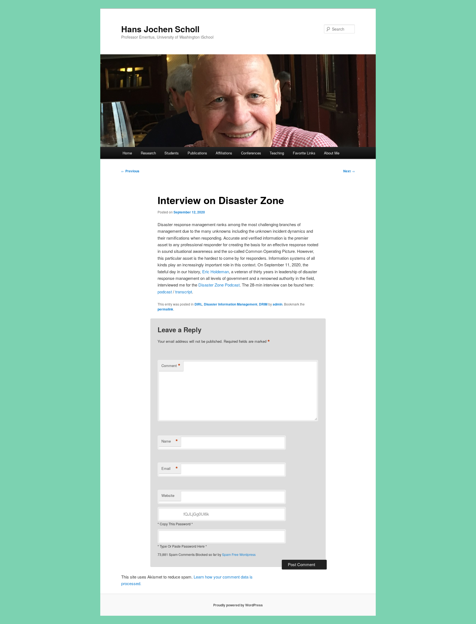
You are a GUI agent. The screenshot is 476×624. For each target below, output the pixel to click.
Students (171, 153)
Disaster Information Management (230, 304)
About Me (331, 153)
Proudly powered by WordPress (238, 604)
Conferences (251, 153)
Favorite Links (304, 153)
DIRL (198, 304)
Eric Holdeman (215, 271)
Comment (170, 365)
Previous (130, 170)
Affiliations (224, 153)
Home (127, 153)
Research (148, 153)
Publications (197, 153)
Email (169, 468)
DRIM (263, 304)
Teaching (277, 153)
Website (167, 495)
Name (169, 441)
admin (277, 304)
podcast (165, 291)
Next (349, 170)
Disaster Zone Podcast (219, 285)
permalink (165, 309)
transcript (183, 291)
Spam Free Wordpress (239, 554)
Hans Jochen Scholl (160, 29)
